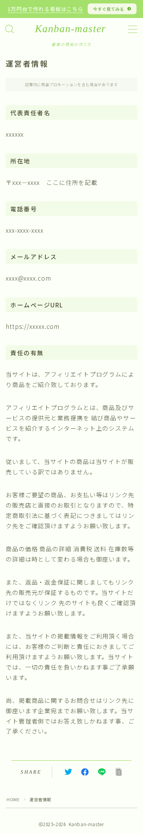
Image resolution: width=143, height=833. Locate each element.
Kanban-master (70, 28)
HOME (12, 799)
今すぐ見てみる (108, 9)
